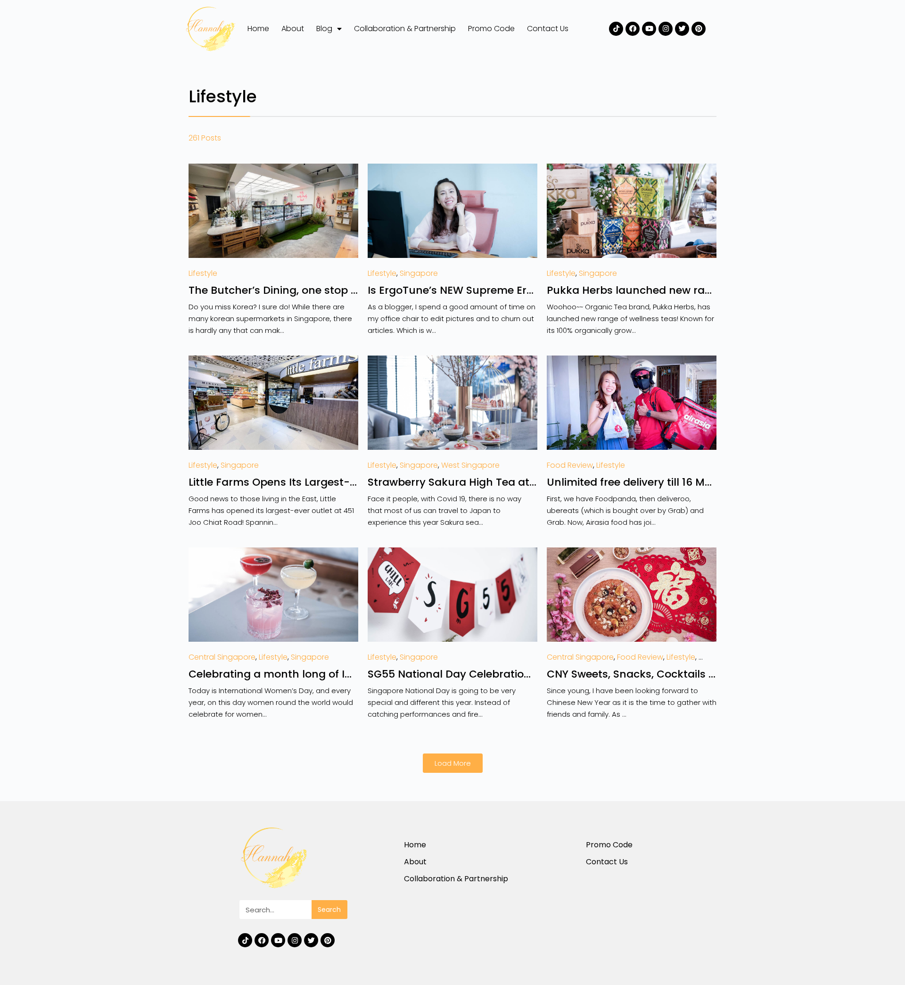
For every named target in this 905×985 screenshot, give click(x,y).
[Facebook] (632, 29)
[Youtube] (649, 29)
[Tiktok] (616, 29)
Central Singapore (222, 657)
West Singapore (470, 465)
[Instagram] (665, 29)
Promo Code (491, 28)
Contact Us (547, 28)
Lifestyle (203, 273)
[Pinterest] (698, 29)
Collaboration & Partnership (405, 28)
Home (258, 28)
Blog (324, 28)
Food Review (570, 465)
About (292, 28)
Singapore (419, 273)
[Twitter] (682, 29)
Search (329, 909)
